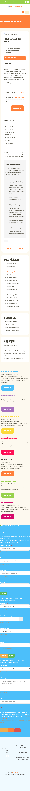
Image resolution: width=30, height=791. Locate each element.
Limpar (17, 730)
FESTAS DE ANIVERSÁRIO (8, 395)
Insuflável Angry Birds (12, 40)
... (21, 618)
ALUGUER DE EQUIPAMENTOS (10, 417)
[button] (7, 34)
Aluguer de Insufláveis (11, 321)
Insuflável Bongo (9, 286)
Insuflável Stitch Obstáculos (12, 298)
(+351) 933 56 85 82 (17, 772)
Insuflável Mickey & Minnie (12, 306)
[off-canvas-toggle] (23, 12)
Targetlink (22, 761)
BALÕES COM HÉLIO (7, 503)
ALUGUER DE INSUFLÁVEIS (9, 372)
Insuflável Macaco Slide (11, 303)
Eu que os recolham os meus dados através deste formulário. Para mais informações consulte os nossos (16, 715)
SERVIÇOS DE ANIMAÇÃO (8, 481)
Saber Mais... (8, 388)
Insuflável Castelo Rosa (11, 300)
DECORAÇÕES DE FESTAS (9, 438)
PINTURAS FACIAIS (6, 460)
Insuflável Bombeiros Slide (12, 283)
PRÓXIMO (3, 593)
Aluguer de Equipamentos (12, 327)
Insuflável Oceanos (10, 275)
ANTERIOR (3, 655)
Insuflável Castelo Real (11, 280)
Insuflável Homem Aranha (12, 292)
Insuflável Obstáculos (11, 277)
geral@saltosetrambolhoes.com (16, 778)
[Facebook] (26, 2)
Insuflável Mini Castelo (11, 289)
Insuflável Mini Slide (10, 266)
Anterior (3, 730)
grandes (6, 240)
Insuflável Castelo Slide (11, 269)
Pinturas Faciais (9, 324)
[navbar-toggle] (27, 12)
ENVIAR (11, 730)
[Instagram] (28, 2)
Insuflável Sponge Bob (11, 295)
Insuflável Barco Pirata (11, 263)
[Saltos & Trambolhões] (15, 6)
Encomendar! (17, 108)
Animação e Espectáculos (12, 330)
